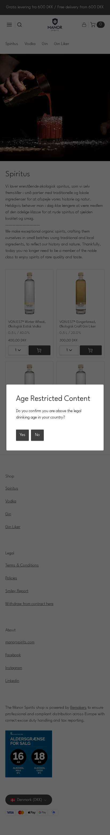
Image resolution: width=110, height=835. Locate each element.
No (37, 435)
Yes (22, 435)
